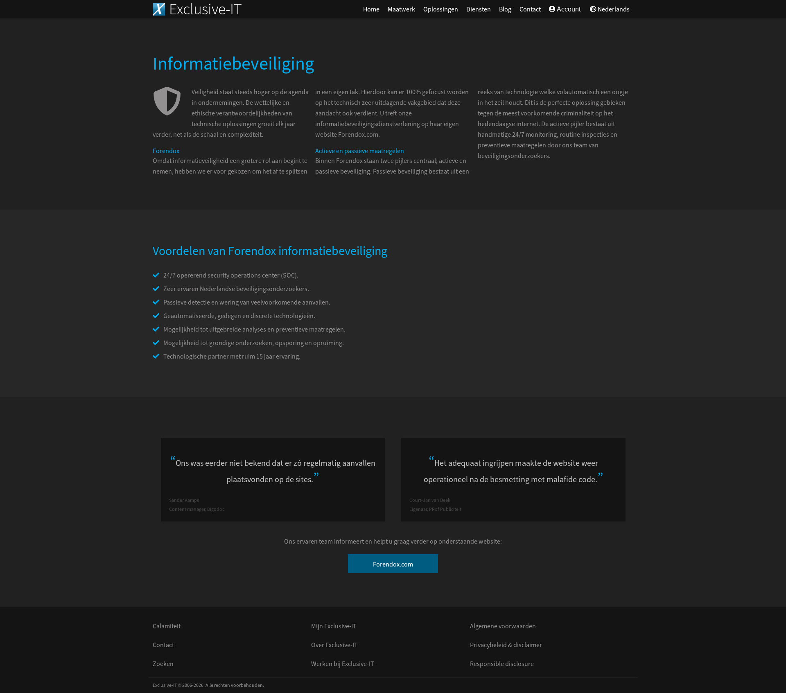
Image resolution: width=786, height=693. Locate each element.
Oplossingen (440, 9)
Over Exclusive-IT (334, 645)
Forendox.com (393, 564)
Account (568, 9)
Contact (530, 9)
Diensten (478, 9)
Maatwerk (401, 9)
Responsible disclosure (502, 663)
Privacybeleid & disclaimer (506, 645)
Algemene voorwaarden (503, 626)
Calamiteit (167, 626)
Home (371, 9)
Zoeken (163, 663)
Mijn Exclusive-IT (334, 626)
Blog (505, 9)
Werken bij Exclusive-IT (342, 663)
